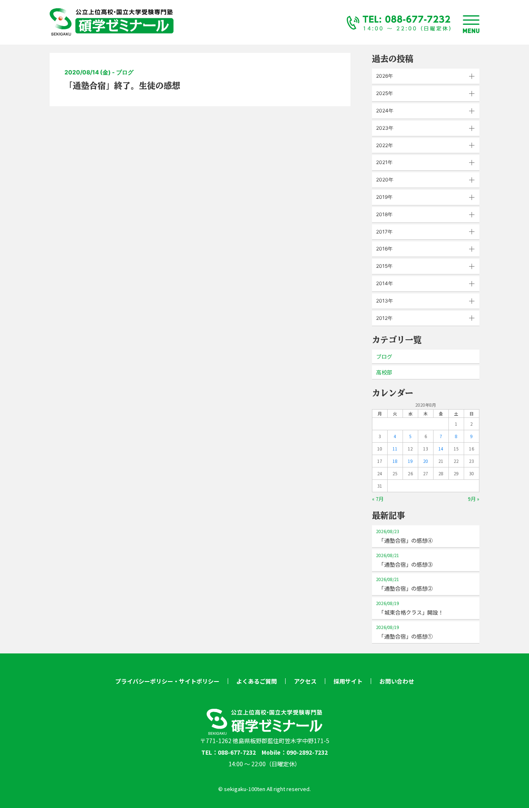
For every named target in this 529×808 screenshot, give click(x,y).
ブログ (384, 356)
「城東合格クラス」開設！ (409, 608)
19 (410, 461)
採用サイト (348, 681)
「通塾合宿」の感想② (404, 584)
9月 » (473, 498)
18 (395, 461)
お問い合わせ (396, 681)
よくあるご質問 (256, 681)
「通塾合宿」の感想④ (404, 536)
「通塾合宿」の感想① (404, 632)
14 (440, 449)
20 (425, 461)
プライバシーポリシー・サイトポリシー (167, 681)
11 (395, 449)
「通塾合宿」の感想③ (404, 560)
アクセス (305, 681)
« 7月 (378, 498)
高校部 (384, 372)
